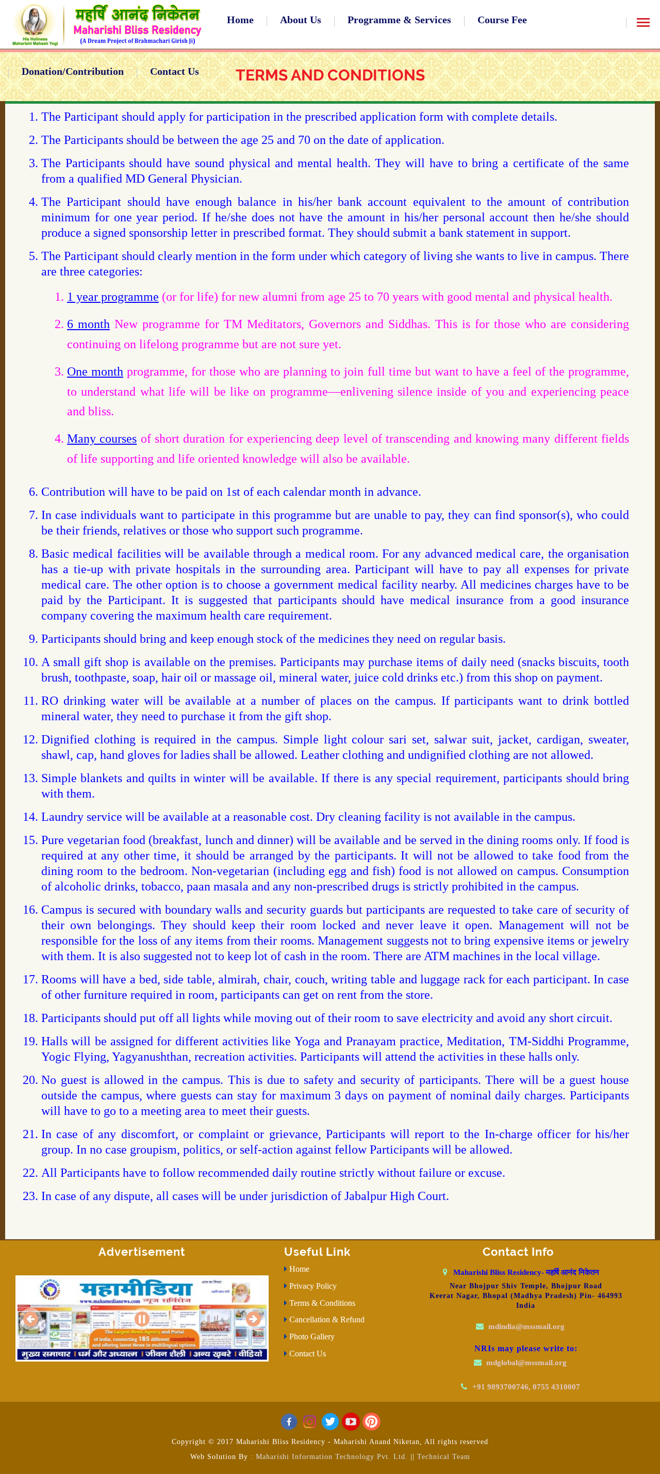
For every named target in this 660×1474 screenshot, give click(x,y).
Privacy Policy (313, 1286)
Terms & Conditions (322, 1303)
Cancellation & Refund (327, 1319)
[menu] (643, 26)
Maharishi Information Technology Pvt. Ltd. (332, 1457)
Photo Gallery (312, 1336)
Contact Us (174, 71)
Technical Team (442, 1457)
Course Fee (502, 19)
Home (240, 19)
